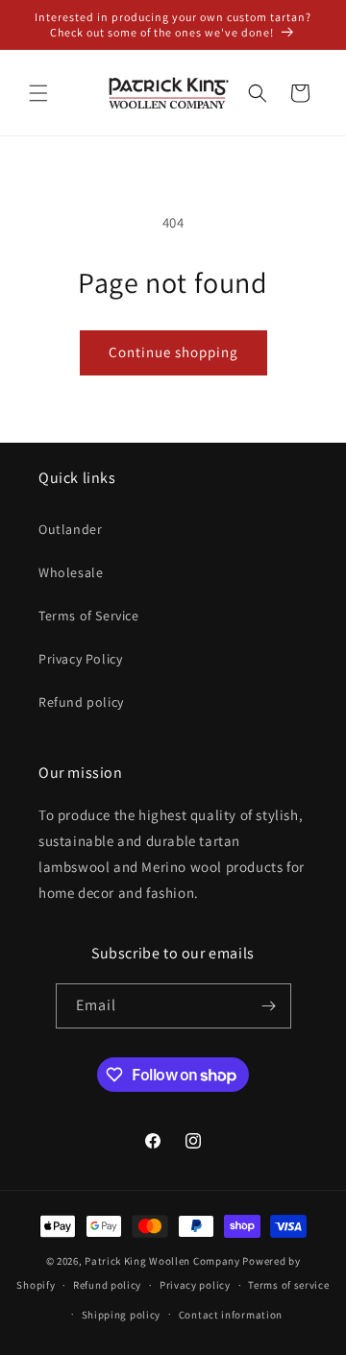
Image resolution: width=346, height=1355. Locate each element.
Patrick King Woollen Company (162, 1261)
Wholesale (70, 572)
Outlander (70, 529)
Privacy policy (195, 1285)
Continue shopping (173, 352)
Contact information (231, 1314)
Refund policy (81, 702)
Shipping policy (121, 1314)
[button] (38, 93)
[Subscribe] (269, 1005)
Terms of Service (88, 615)
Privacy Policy (80, 658)
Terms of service (288, 1285)
